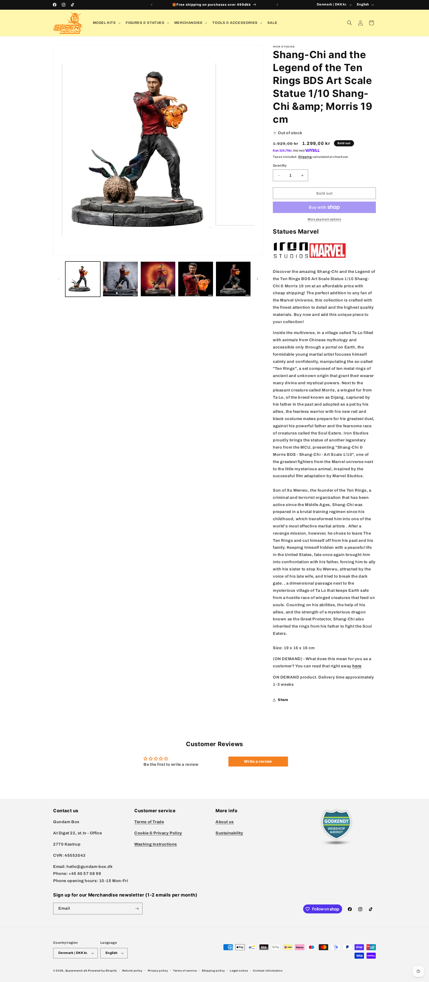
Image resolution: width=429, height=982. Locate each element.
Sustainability (229, 833)
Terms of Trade (149, 822)
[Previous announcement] (151, 4)
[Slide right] (257, 278)
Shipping (305, 157)
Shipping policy (213, 970)
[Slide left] (58, 278)
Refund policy (132, 970)
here (356, 666)
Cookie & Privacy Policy (158, 833)
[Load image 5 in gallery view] (233, 279)
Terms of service (185, 970)
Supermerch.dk (76, 970)
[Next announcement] (277, 4)
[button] (106, 23)
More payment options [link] (324, 219)
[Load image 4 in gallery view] (195, 279)
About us (224, 822)
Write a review (258, 761)
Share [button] (283, 700)
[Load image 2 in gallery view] (120, 279)
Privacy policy (158, 970)
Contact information (268, 970)
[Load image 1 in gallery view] (82, 279)
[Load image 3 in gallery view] (158, 279)
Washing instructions (155, 844)
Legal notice (239, 970)
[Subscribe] (136, 908)
